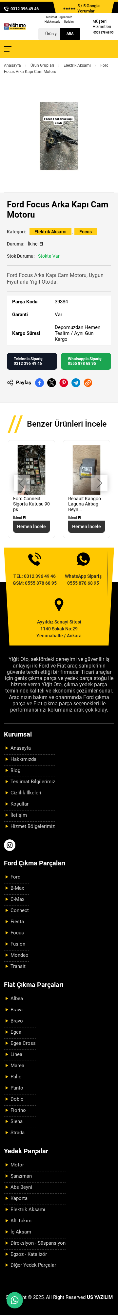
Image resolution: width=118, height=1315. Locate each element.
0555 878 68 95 (103, 32)
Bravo (16, 1021)
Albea (16, 998)
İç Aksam (20, 1232)
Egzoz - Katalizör (28, 1254)
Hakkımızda (52, 21)
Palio (16, 1077)
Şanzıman (21, 1176)
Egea (15, 1032)
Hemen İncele (31, 526)
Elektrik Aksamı (77, 65)
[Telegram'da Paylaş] (75, 382)
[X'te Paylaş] (51, 382)
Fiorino (18, 1110)
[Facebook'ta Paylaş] (39, 382)
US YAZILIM (100, 1297)
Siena (16, 1121)
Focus (85, 231)
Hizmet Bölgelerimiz (32, 826)
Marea (17, 1065)
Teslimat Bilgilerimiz (59, 17)
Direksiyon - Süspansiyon (38, 1243)
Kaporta (19, 1198)
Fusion (17, 944)
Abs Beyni (21, 1187)
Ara (70, 34)
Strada (17, 1133)
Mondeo (19, 955)
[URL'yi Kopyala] (88, 382)
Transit (18, 966)
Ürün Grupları (42, 65)
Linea (16, 1054)
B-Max (17, 888)
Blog (15, 770)
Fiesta (17, 922)
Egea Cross (23, 1043)
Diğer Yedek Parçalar (33, 1265)
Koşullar (19, 804)
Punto (16, 1088)
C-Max (17, 899)
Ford (15, 877)
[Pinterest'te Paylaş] (63, 382)
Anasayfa (12, 65)
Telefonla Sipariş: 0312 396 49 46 (28, 361)
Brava (16, 1010)
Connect (19, 910)
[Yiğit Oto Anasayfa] (15, 26)
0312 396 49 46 (24, 8)
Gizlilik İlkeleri (25, 793)
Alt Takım (20, 1221)
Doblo (17, 1099)
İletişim (69, 21)
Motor (17, 1165)
